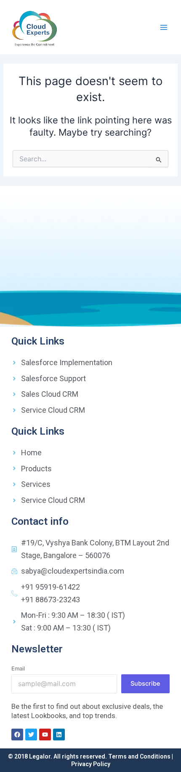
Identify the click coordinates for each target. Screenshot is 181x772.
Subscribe (145, 683)
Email (18, 668)
